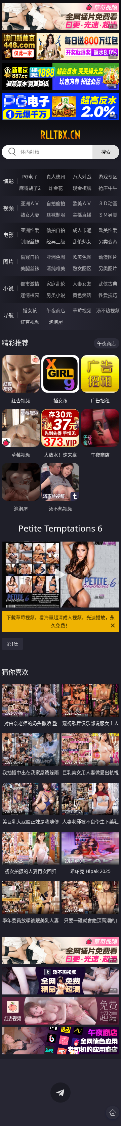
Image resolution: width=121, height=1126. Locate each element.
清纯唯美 (55, 268)
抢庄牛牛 (107, 188)
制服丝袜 (30, 241)
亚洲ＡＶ (30, 203)
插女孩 (30, 310)
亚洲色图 (55, 257)
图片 (8, 261)
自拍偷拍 (55, 203)
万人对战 (82, 176)
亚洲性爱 (30, 230)
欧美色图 (82, 257)
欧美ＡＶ (82, 203)
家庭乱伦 (55, 283)
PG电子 (30, 176)
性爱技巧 (107, 295)
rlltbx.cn (60, 135)
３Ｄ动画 (107, 203)
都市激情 (30, 283)
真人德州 (55, 176)
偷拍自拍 (55, 230)
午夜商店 (55, 310)
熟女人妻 (30, 215)
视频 (8, 208)
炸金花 (56, 188)
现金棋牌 (82, 188)
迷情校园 (30, 295)
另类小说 (55, 295)
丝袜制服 (55, 215)
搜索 (106, 152)
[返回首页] (112, 1112)
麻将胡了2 (30, 188)
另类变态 (107, 241)
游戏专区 (107, 176)
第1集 (12, 644)
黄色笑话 (82, 295)
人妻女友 (82, 283)
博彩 (8, 181)
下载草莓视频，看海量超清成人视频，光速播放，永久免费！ (60, 621)
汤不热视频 (108, 310)
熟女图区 (82, 268)
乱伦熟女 (82, 241)
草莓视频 (82, 310)
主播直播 (82, 215)
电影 (8, 235)
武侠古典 (107, 283)
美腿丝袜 (30, 268)
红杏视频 (30, 322)
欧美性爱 (107, 230)
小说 (8, 288)
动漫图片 (107, 257)
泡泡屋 (56, 322)
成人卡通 (82, 230)
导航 (8, 315)
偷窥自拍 (30, 257)
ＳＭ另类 (107, 215)
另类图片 (107, 268)
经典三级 (55, 241)
